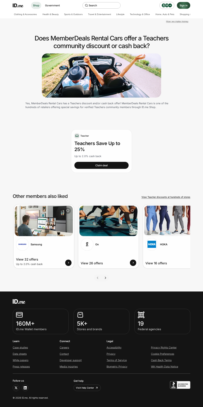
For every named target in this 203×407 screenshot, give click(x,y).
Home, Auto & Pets (164, 14)
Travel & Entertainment (99, 14)
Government (52, 5)
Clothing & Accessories (25, 14)
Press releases (21, 366)
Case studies (20, 347)
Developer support (71, 360)
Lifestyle (120, 14)
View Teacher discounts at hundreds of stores (165, 197)
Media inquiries (69, 366)
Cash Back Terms (161, 360)
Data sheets (20, 353)
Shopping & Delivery (190, 14)
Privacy (111, 353)
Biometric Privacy (117, 366)
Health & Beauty (51, 14)
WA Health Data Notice (164, 366)
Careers (64, 347)
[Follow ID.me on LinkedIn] (25, 387)
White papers (20, 360)
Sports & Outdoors (73, 14)
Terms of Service (117, 360)
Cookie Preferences (162, 353)
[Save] (68, 211)
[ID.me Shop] (20, 5)
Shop (36, 5)
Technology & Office (140, 14)
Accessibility (114, 347)
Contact (64, 353)
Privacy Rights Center (164, 347)
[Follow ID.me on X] (16, 387)
